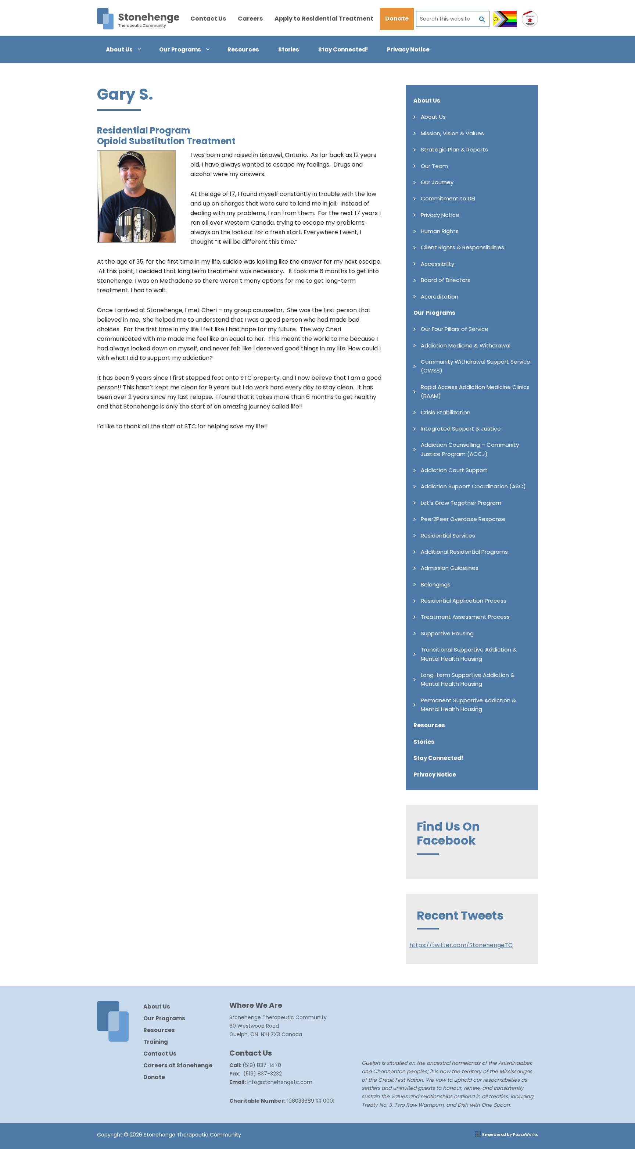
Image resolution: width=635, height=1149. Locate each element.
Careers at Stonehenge (177, 1065)
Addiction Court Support (454, 470)
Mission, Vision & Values (452, 133)
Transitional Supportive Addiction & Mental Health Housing (469, 654)
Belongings (436, 584)
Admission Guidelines (449, 568)
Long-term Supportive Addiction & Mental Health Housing (467, 679)
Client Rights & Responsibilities (462, 247)
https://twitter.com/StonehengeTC (461, 945)
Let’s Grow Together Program (461, 503)
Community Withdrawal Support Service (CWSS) (475, 366)
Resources (429, 725)
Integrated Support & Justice (461, 428)
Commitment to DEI (448, 198)
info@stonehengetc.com (279, 1082)
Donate (397, 18)
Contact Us (208, 18)
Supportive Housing (447, 633)
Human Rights (440, 231)
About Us (426, 100)
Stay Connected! (438, 758)
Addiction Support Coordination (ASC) (473, 486)
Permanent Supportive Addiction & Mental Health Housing (468, 704)
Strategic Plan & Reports (454, 149)
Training (155, 1042)
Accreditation (439, 296)
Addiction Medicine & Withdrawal (465, 345)
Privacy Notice (440, 215)
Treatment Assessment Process (465, 617)
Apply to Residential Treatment (324, 18)
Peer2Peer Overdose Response (463, 519)
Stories (423, 742)
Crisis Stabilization (445, 412)
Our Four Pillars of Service (454, 329)
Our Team (434, 166)
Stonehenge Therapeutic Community (138, 18)
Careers (250, 18)
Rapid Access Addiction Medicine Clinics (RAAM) (475, 391)
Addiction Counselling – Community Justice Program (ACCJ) (470, 449)
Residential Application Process (463, 600)
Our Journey (437, 182)
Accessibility (437, 264)
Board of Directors (445, 280)
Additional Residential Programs (464, 552)
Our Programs (434, 313)
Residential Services (448, 535)
